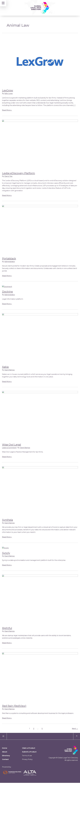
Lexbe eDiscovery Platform (18, 173)
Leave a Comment (9, 448)
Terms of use (27, 756)
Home (4, 748)
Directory (6, 756)
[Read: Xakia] (40, 338)
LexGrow (7, 90)
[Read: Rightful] (40, 599)
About (4, 752)
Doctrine (7, 291)
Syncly (6, 552)
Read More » (7, 110)
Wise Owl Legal (11, 444)
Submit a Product (29, 752)
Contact (5, 759)
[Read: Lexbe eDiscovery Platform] (40, 144)
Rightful (7, 628)
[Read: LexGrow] (40, 62)
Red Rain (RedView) (14, 705)
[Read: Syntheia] (40, 491)
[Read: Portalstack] (40, 230)
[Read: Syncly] (5, 548)
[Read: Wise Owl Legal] (40, 416)
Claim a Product (28, 748)
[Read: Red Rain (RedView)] (40, 677)
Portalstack (9, 258)
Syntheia (7, 519)
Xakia (5, 366)
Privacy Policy (27, 759)
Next (75, 728)
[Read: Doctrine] (7, 286)
